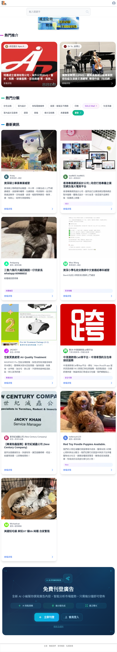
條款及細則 (58, 626)
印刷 (77, 106)
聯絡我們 (52, 646)
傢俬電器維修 (38, 106)
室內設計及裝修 (11, 113)
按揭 (36, 113)
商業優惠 (65, 113)
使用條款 (61, 646)
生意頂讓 (107, 106)
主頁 (45, 646)
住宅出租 (8, 106)
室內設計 (22, 106)
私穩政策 (69, 646)
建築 (26, 113)
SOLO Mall (91, 106)
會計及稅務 (49, 113)
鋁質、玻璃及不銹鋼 (59, 106)
